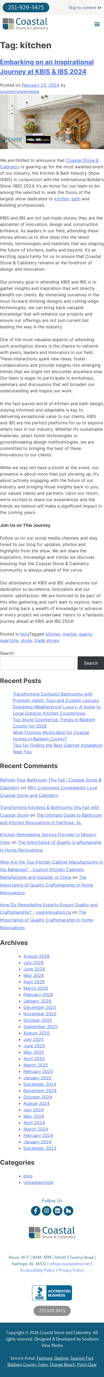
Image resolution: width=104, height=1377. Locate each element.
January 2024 (37, 1141)
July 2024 (33, 1109)
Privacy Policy (71, 1270)
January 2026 (37, 1001)
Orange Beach (62, 1364)
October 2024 (37, 1097)
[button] (97, 24)
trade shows (46, 640)
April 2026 (34, 981)
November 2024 (40, 1090)
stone (26, 640)
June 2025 (34, 1045)
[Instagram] (46, 1211)
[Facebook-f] (36, 1211)
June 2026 (34, 969)
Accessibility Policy (37, 1270)
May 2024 (33, 1116)
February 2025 (38, 1071)
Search (7, 653)
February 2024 (38, 1135)
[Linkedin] (57, 1211)
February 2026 (38, 994)
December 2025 (39, 1007)
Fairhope (45, 1358)
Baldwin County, (22, 1364)
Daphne (61, 1358)
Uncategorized (38, 1182)
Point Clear (87, 1364)
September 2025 (40, 1026)
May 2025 (33, 1052)
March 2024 (35, 1129)
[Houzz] (68, 1211)
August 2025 (36, 1033)
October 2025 (37, 1020)
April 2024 (34, 1122)
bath (76, 198)
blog (24, 634)
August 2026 (36, 956)
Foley (43, 1364)
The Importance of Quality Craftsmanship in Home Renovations (46, 885)
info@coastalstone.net (69, 1264)
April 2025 (34, 1058)
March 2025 (35, 1065)
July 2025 (33, 1039)
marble (70, 634)
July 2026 (33, 962)
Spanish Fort (81, 1358)
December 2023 (39, 1148)
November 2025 (40, 1013)
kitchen (61, 198)
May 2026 (33, 975)
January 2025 (37, 1077)
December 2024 (39, 1084)
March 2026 (35, 988)
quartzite (9, 640)
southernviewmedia (19, 91)
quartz (85, 634)
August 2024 (36, 1103)
